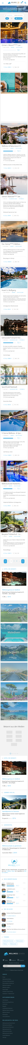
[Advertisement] (14, 107)
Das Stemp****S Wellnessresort (13, 244)
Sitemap (4, 1037)
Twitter (6, 960)
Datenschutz (11, 993)
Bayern (12, 47)
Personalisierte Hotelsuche (8, 983)
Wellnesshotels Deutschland (9, 1023)
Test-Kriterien (5, 1000)
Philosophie (5, 1014)
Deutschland (19, 47)
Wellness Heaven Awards (8, 1010)
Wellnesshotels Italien (7, 1031)
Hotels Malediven (6, 1035)
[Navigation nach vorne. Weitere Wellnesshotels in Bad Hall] (22, 561)
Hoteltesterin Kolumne (7, 1008)
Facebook (13, 960)
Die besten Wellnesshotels (8, 981)
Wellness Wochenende (8, 941)
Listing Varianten (6, 1016)
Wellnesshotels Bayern (7, 1025)
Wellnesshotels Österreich (8, 1027)
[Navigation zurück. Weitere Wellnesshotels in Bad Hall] (5, 561)
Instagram (21, 960)
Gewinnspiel (5, 989)
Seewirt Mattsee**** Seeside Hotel (15, 197)
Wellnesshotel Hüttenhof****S (13, 484)
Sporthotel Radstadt (9, 387)
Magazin (4, 1006)
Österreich (21, 198)
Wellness (5, 944)
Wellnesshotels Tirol (7, 1029)
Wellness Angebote (7, 985)
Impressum (5, 993)
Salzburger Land (13, 198)
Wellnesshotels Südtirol (8, 1033)
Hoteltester (5, 1004)
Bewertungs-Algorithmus (8, 1002)
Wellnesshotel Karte (7, 979)
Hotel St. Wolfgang (9, 290)
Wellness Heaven (6, 1012)
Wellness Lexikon (6, 987)
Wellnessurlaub (19, 941)
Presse (4, 977)
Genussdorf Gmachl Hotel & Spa (14, 338)
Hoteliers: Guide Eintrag (8, 991)
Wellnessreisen (13, 944)
